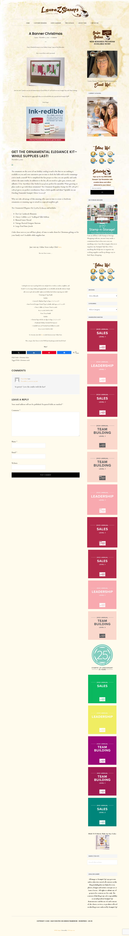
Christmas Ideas (24, 357)
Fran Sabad (24, 379)
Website (15, 463)
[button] (103, 21)
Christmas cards (25, 360)
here (59, 247)
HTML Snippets (57, 930)
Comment (16, 410)
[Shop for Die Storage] (102, 205)
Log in (90, 921)
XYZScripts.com (71, 930)
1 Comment (53, 37)
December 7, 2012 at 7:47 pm (29, 381)
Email (14, 452)
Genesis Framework (70, 921)
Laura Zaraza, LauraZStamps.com (64, 11)
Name (14, 441)
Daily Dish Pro (56, 921)
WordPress (83, 921)
